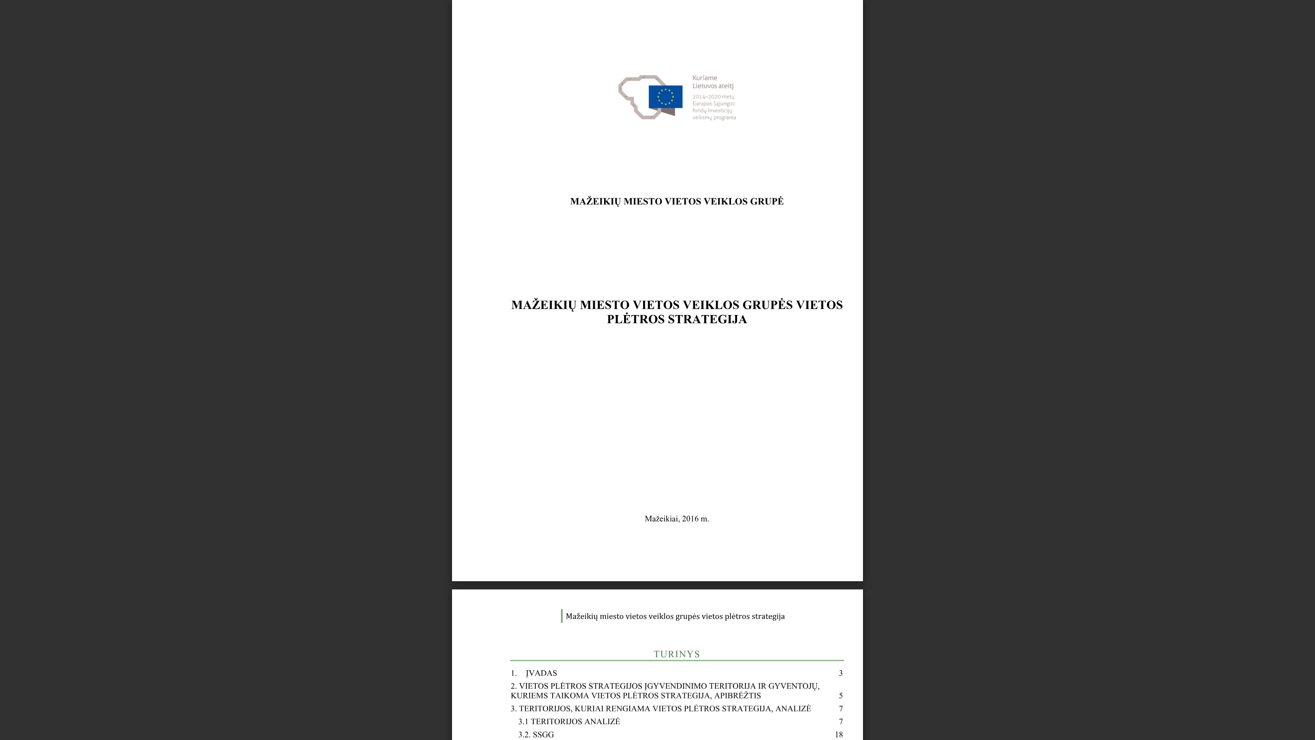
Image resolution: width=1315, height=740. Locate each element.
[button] (676, 720)
